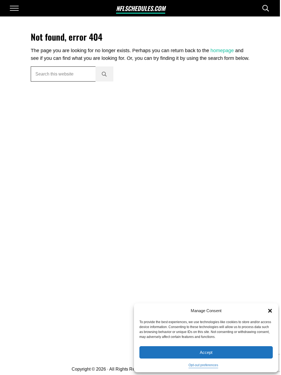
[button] (270, 311)
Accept (206, 352)
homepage (222, 50)
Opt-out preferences (203, 365)
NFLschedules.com (140, 8)
